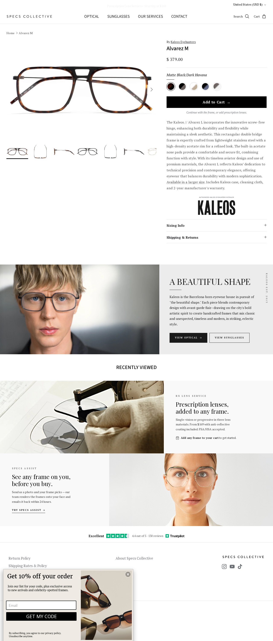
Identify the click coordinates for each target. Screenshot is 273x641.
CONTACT (179, 16)
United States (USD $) (248, 4)
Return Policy (19, 558)
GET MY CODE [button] (41, 616)
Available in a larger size (186, 182)
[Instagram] (224, 566)
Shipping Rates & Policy (28, 565)
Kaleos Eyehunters (183, 42)
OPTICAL (91, 16)
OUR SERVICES (150, 16)
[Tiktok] (240, 566)
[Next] (151, 89)
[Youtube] (232, 566)
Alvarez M (26, 33)
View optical (186, 337)
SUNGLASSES (118, 16)
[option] (81, 90)
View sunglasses (229, 337)
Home (10, 33)
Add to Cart (217, 102)
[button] (128, 574)
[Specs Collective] (29, 16)
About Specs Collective (134, 558)
